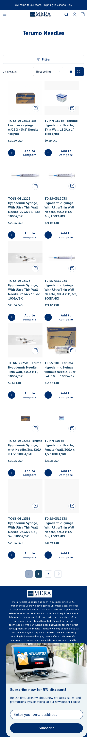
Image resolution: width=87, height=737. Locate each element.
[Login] (74, 14)
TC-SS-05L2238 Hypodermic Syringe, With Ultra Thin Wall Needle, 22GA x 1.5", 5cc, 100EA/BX (59, 527)
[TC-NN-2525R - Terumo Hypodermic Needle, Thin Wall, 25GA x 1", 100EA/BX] (25, 340)
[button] (66, 14)
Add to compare (30, 153)
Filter (46, 59)
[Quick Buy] (35, 186)
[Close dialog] (81, 648)
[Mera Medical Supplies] (35, 14)
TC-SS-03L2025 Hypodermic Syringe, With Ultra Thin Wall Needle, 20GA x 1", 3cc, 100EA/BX (61, 289)
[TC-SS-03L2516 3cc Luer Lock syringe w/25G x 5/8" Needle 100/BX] (25, 98)
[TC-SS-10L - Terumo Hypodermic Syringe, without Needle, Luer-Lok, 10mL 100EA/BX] (62, 340)
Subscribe (46, 728)
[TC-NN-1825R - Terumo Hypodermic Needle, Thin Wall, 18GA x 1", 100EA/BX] (62, 98)
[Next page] (58, 574)
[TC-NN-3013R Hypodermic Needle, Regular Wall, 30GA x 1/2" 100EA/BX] (62, 418)
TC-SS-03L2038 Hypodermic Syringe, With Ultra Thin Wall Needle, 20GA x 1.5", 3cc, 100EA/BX (59, 207)
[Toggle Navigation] (4, 14)
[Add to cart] (35, 108)
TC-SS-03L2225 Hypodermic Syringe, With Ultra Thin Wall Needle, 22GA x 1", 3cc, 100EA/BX (24, 207)
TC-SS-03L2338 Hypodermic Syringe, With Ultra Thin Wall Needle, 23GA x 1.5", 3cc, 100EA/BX (23, 527)
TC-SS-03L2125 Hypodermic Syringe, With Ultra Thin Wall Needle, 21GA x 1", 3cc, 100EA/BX (24, 289)
